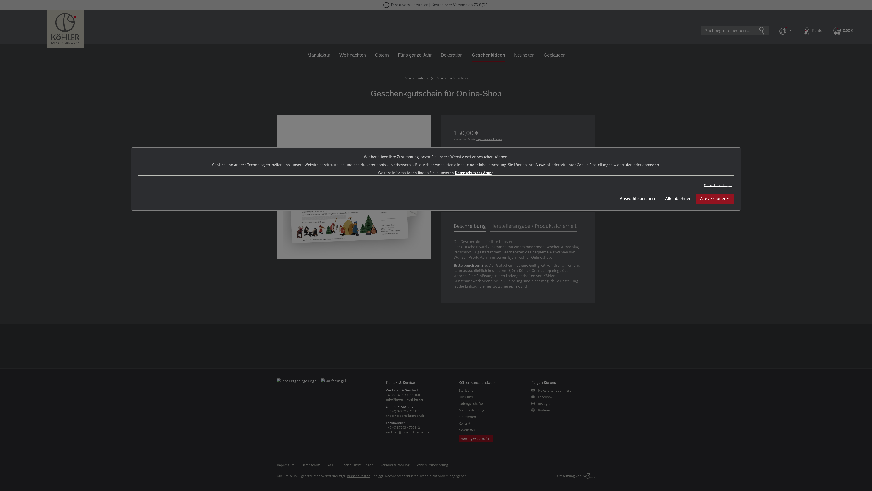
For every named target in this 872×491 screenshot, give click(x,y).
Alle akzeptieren (715, 198)
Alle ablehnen (678, 198)
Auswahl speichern (638, 198)
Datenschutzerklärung (474, 172)
